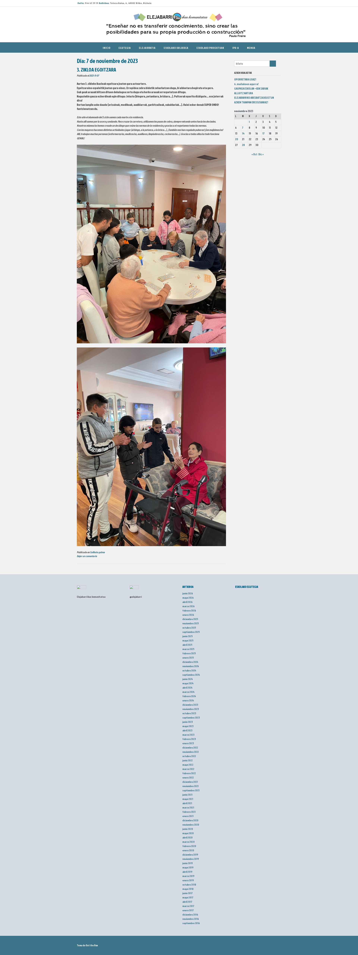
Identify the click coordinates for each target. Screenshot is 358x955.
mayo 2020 (188, 833)
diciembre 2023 (190, 704)
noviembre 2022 (190, 752)
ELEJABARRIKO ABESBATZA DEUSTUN (254, 98)
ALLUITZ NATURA (243, 93)
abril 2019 (187, 871)
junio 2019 (187, 863)
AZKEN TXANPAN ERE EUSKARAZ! (251, 102)
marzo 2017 (188, 906)
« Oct (254, 154)
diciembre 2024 (190, 662)
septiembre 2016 (191, 923)
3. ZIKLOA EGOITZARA (96, 69)
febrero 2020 (189, 846)
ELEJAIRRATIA (147, 48)
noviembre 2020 (190, 824)
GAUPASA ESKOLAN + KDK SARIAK (251, 88)
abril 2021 (187, 803)
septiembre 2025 (191, 632)
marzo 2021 (188, 807)
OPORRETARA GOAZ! (245, 79)
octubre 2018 (189, 884)
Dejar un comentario (87, 556)
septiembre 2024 (191, 674)
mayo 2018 (188, 889)
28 (243, 145)
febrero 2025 (189, 653)
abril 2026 (187, 602)
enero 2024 (188, 700)
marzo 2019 (188, 876)
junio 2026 (187, 593)
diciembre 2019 (190, 854)
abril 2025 (187, 644)
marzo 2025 (188, 649)
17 (263, 133)
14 (243, 133)
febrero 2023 (189, 739)
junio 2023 (187, 722)
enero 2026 (188, 614)
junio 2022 (187, 760)
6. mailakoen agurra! (246, 84)
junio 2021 (187, 794)
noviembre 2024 (190, 666)
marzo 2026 (188, 606)
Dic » (261, 154)
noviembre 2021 (190, 786)
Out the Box (92, 945)
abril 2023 (187, 730)
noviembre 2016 (190, 919)
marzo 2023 (188, 734)
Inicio (106, 48)
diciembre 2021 (190, 782)
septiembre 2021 (191, 790)
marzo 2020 (188, 841)
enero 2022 (188, 777)
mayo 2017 (187, 897)
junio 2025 (187, 636)
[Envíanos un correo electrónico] (270, 3)
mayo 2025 (188, 640)
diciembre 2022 (190, 747)
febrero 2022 (189, 773)
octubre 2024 (189, 670)
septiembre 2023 (191, 717)
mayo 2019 (187, 867)
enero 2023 (188, 743)
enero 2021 (188, 816)
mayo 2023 (187, 726)
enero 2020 (188, 850)
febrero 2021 (189, 811)
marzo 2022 (188, 769)
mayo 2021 (187, 799)
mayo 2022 (187, 764)
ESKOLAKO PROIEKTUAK (210, 48)
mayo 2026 (188, 597)
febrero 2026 (189, 610)
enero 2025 (188, 657)
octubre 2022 (189, 756)
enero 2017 (188, 910)
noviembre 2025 (190, 623)
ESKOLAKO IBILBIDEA (176, 48)
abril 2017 (187, 901)
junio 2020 (187, 829)
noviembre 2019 (190, 859)
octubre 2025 (189, 627)
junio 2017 (187, 893)
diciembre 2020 (190, 820)
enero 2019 (188, 880)
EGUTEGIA (125, 48)
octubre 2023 (189, 713)
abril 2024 (187, 687)
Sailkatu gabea (97, 552)
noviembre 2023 (190, 709)
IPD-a (235, 48)
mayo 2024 (188, 683)
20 (236, 139)
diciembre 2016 (190, 914)
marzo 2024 (188, 692)
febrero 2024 (189, 696)
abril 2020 (187, 837)
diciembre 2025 (190, 619)
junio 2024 (187, 679)
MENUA (251, 48)
